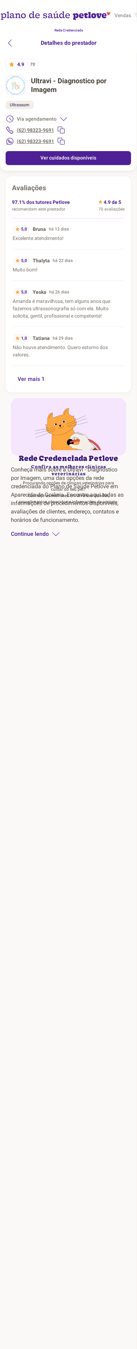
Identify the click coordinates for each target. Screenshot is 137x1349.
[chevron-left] (10, 43)
